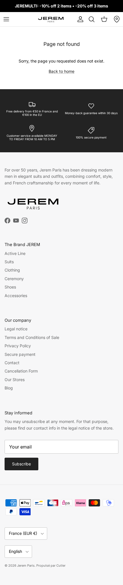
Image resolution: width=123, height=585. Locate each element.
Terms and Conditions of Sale (32, 337)
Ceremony (14, 278)
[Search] (91, 19)
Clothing (12, 270)
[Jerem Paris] (51, 19)
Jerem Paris (26, 565)
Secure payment (20, 354)
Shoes (10, 286)
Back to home (61, 71)
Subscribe (21, 463)
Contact (12, 362)
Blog (9, 387)
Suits (9, 261)
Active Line (15, 253)
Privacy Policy (18, 345)
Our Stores (15, 379)
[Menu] (6, 19)
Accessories (16, 295)
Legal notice (16, 328)
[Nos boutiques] (116, 19)
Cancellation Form (21, 370)
